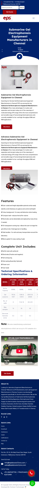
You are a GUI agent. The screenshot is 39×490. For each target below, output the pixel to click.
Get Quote (9, 12)
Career (3, 435)
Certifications (4, 438)
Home (19, 48)
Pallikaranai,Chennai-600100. (12, 4)
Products (20, 49)
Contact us (4, 440)
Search (22, 7)
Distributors (4, 432)
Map (2, 443)
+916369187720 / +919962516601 (14, 2)
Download (4, 429)
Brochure (7, 127)
